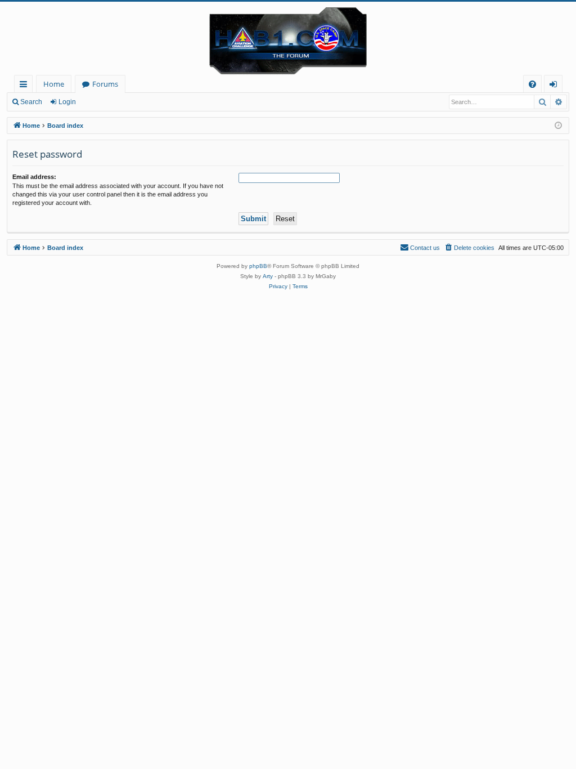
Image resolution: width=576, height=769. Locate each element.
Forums (105, 84)
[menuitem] (532, 84)
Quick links (25, 86)
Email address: (34, 176)
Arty (268, 276)
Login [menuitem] (555, 86)
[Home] (288, 38)
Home (53, 84)
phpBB (258, 266)
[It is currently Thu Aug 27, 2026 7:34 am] (558, 125)
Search (31, 102)
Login (67, 102)
